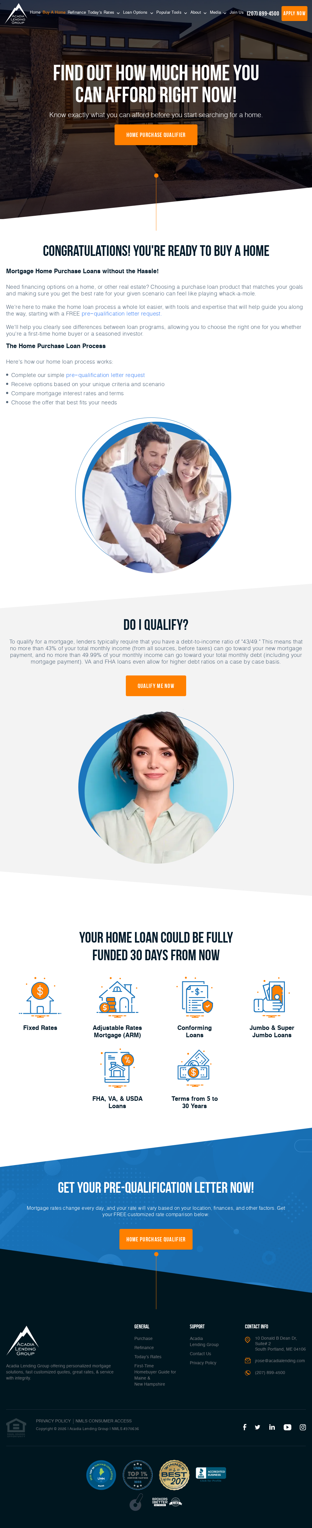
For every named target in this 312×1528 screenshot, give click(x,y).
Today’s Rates (101, 13)
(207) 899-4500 (263, 13)
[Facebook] (244, 1427)
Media (216, 13)
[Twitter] (258, 1427)
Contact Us (200, 1354)
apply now (294, 13)
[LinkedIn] (272, 1427)
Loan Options (136, 13)
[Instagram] (303, 1427)
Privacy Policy (203, 1363)
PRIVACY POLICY (53, 1421)
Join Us (237, 13)
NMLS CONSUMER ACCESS (104, 1421)
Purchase (143, 1339)
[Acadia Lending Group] (16, 13)
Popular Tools (169, 13)
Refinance (77, 13)
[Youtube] (287, 1427)
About (196, 13)
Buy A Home (54, 13)
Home (35, 13)
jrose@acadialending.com (280, 1361)
